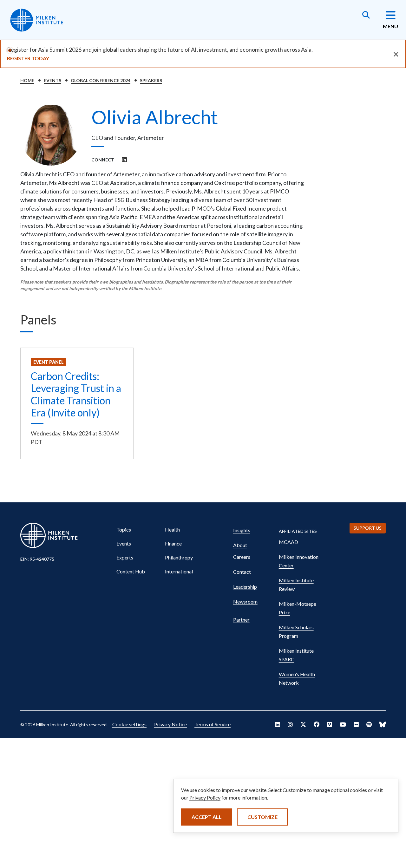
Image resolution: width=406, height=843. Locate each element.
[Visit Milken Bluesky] (382, 724)
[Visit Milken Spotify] (369, 724)
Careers (241, 557)
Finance (173, 543)
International (179, 571)
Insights (241, 530)
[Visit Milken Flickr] (356, 724)
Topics (123, 529)
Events (52, 80)
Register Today (28, 58)
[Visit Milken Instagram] (290, 724)
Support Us (368, 528)
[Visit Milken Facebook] (316, 724)
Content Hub (130, 571)
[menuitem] (137, 530)
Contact (242, 572)
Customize (262, 817)
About (240, 545)
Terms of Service (212, 724)
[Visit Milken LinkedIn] (277, 724)
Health (172, 529)
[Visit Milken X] (303, 724)
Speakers (151, 80)
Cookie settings (129, 724)
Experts (124, 557)
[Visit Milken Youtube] (343, 724)
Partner (241, 620)
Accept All (207, 817)
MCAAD (288, 542)
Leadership (245, 587)
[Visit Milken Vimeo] (329, 724)
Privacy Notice (170, 724)
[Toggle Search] (366, 15)
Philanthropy (179, 557)
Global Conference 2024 (100, 80)
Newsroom (245, 601)
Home (27, 80)
